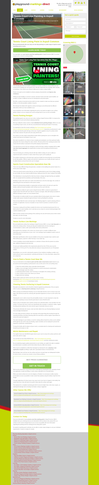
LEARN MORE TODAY (37, 50)
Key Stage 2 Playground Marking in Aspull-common (26, 466)
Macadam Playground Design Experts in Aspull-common (28, 474)
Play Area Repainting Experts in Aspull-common (25, 480)
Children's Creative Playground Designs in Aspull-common (28, 457)
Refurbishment (62, 10)
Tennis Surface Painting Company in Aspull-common (27, 443)
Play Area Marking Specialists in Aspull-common (24, 434)
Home (14, 10)
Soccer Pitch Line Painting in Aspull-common (25, 437)
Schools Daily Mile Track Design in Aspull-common (26, 469)
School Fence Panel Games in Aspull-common (25, 461)
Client (26, 10)
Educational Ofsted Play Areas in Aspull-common (26, 467)
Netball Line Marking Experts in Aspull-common (25, 441)
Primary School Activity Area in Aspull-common (25, 449)
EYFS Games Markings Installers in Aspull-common (26, 446)
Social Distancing (78, 10)
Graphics (33, 10)
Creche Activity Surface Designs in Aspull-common (26, 452)
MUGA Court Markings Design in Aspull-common (26, 440)
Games (20, 10)
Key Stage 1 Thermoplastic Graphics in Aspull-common (27, 464)
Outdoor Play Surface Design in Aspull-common (25, 475)
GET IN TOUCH (37, 366)
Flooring (51, 10)
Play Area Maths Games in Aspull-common (24, 455)
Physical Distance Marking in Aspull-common (24, 483)
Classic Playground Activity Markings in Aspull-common (27, 460)
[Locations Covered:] (12, 1)
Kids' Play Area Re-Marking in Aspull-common (25, 481)
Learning (42, 10)
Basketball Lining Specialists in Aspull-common (25, 438)
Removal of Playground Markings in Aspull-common (26, 478)
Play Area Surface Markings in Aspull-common (25, 472)
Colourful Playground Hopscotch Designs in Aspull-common (28, 458)
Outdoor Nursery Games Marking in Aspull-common (26, 447)
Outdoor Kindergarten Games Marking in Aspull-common (28, 450)
